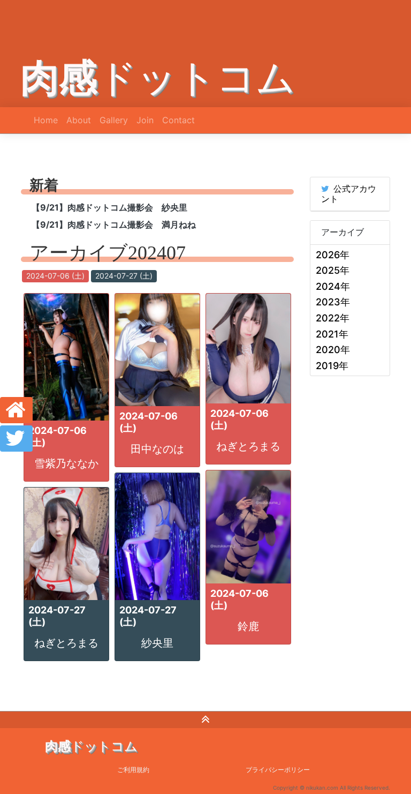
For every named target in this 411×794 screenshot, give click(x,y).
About (78, 120)
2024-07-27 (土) (124, 275)
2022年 (332, 318)
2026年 (332, 254)
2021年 (332, 334)
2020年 (333, 349)
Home (46, 120)
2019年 (332, 365)
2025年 (332, 270)
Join (145, 120)
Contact (178, 120)
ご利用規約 (133, 770)
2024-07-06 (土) (55, 275)
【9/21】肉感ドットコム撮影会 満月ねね (114, 224)
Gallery (114, 120)
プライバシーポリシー (278, 770)
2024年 (333, 286)
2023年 (333, 302)
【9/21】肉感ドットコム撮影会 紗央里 (109, 207)
